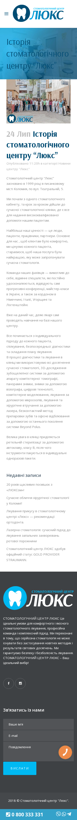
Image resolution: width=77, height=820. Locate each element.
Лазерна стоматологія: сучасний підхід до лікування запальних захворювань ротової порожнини (38, 535)
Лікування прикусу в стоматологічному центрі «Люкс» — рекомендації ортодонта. (35, 516)
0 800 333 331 (27, 814)
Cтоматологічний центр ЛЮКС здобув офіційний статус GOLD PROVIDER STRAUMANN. (35, 554)
